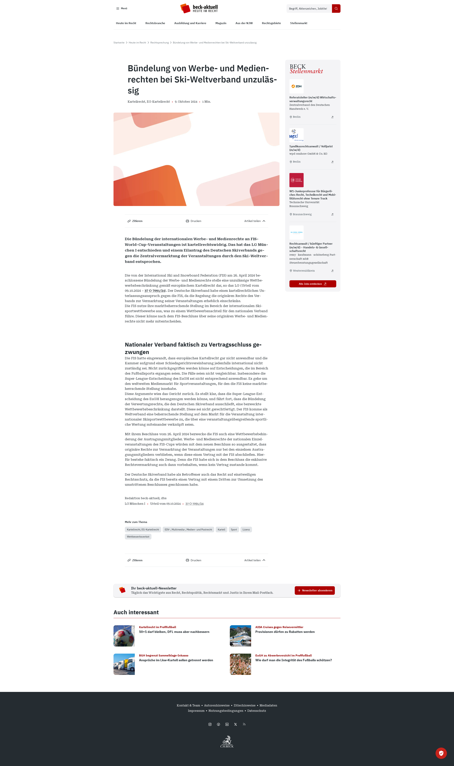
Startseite (119, 42)
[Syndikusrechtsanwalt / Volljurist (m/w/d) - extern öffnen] (332, 162)
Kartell (221, 529)
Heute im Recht (137, 42)
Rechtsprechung (159, 42)
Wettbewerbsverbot (138, 536)
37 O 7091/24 (155, 291)
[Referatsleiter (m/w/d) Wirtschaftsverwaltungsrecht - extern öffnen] (332, 117)
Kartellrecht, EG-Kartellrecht (143, 529)
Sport (234, 529)
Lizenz (246, 529)
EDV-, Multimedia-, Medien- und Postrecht (188, 529)
